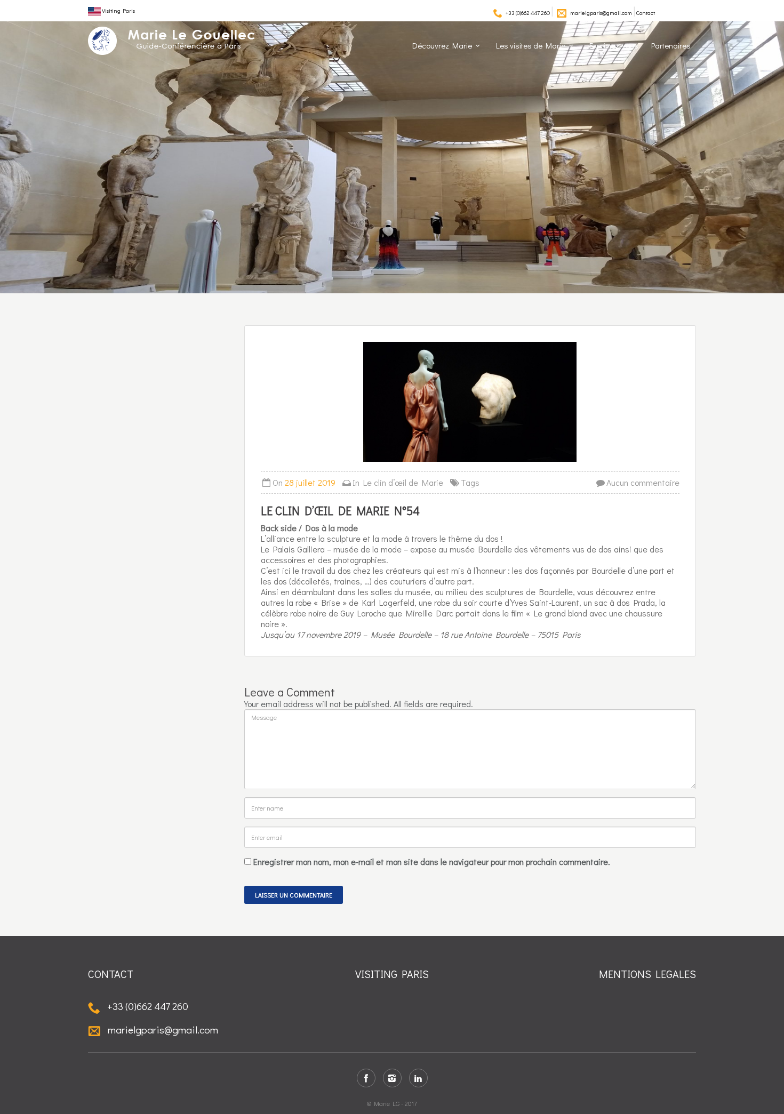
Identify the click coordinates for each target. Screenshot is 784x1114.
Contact (645, 13)
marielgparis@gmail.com (601, 13)
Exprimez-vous (613, 45)
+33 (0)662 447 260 (528, 13)
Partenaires (671, 45)
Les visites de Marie (530, 45)
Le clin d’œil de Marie (403, 482)
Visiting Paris (118, 10)
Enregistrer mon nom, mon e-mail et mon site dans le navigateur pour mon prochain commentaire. (431, 861)
